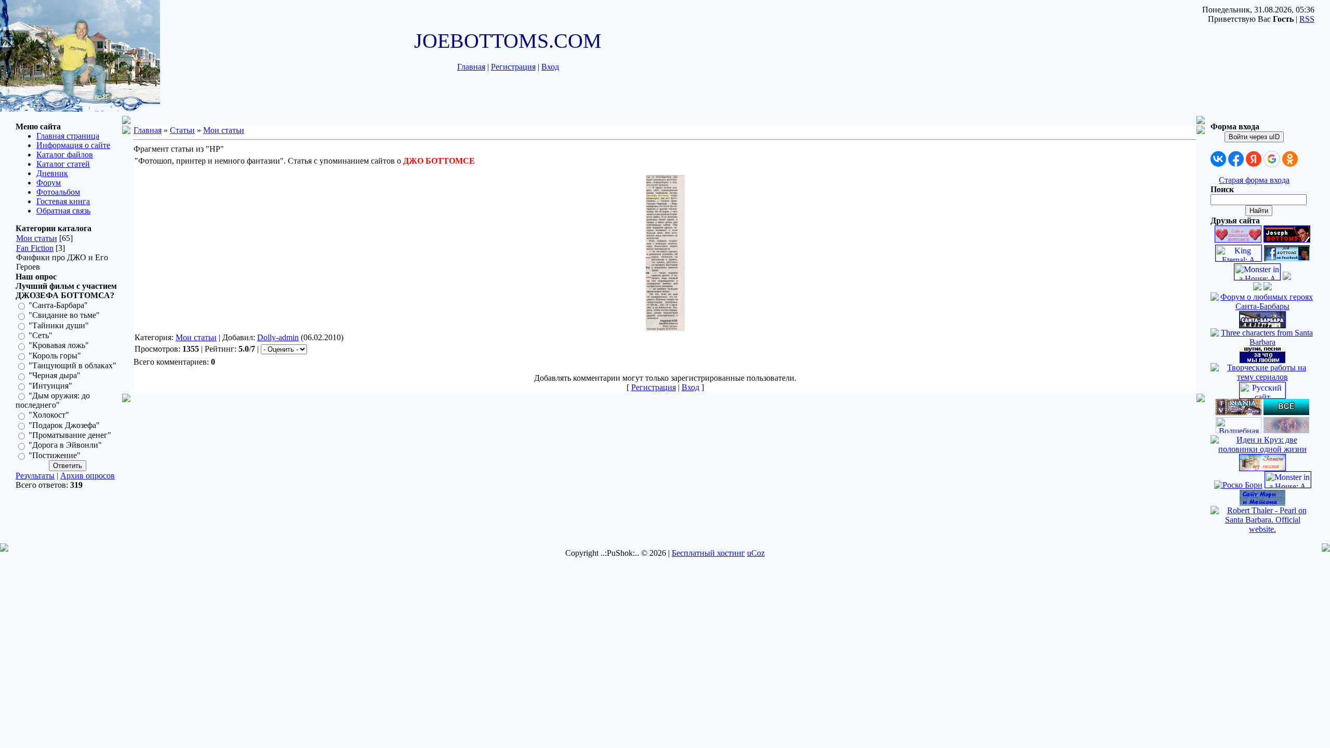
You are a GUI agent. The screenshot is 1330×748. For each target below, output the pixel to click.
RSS (1306, 19)
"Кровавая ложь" (59, 345)
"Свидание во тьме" (64, 315)
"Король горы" (55, 355)
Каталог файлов (64, 154)
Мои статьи (36, 238)
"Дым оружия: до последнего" (53, 400)
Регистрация (513, 66)
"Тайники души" (59, 325)
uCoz (756, 553)
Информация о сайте (73, 145)
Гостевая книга (63, 201)
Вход (550, 66)
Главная (471, 66)
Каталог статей (63, 163)
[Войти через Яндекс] (1253, 159)
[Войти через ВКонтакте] (1218, 159)
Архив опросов (87, 475)
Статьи (182, 130)
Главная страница (67, 135)
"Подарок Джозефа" (64, 425)
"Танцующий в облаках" (72, 365)
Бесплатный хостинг (708, 553)
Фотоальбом (58, 192)
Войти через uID (1254, 137)
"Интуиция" (50, 385)
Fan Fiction (35, 248)
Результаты (35, 475)
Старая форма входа (1254, 180)
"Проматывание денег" (70, 435)
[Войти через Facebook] (1236, 159)
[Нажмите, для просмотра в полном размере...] (665, 328)
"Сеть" (40, 335)
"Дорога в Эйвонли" (65, 445)
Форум (48, 182)
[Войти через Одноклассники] (1290, 159)
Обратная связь (63, 210)
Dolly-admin (278, 337)
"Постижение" (55, 455)
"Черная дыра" (55, 375)
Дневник (52, 173)
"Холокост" (49, 415)
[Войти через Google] (1272, 159)
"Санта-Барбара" (58, 305)
